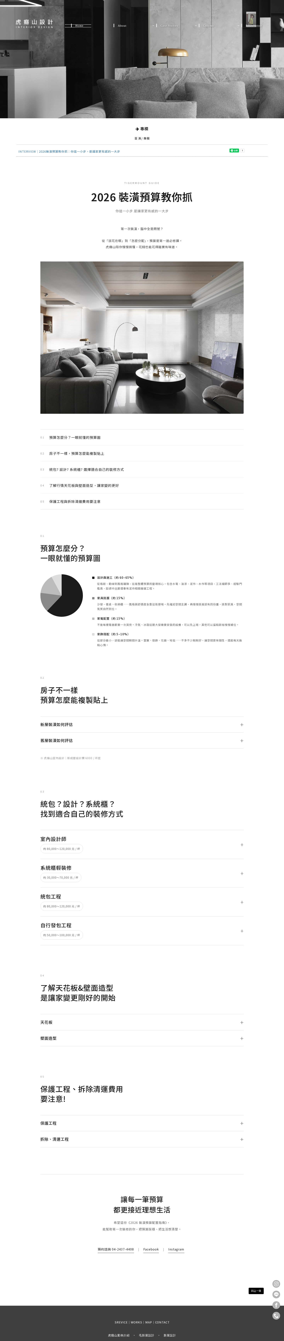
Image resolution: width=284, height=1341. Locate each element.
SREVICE (121, 1322)
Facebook (151, 1249)
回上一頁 (256, 1291)
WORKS (136, 1322)
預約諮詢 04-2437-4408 (116, 1249)
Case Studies (169, 24)
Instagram (176, 1249)
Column (208, 24)
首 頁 (137, 138)
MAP (148, 1322)
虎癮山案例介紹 (119, 1335)
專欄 (147, 138)
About (124, 24)
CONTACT (162, 1322)
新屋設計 (170, 1335)
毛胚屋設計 (146, 1335)
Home (79, 24)
